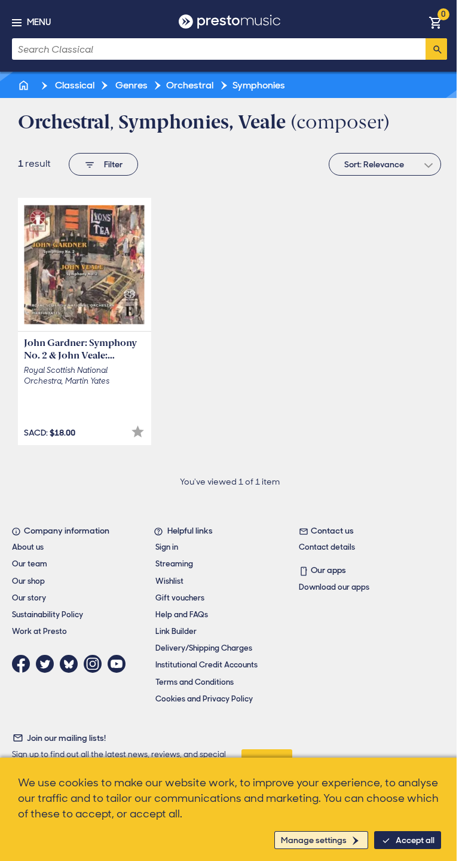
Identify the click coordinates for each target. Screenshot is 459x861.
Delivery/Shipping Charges (203, 648)
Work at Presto (39, 631)
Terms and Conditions (194, 682)
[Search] (436, 49)
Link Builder (176, 631)
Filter (113, 164)
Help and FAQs (181, 614)
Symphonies (258, 85)
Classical (73, 85)
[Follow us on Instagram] (96, 664)
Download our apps (334, 587)
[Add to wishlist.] (137, 431)
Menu (39, 22)
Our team (29, 564)
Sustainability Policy (47, 614)
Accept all (415, 840)
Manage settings (314, 840)
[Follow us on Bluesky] (72, 664)
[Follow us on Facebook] (24, 664)
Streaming (174, 564)
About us (28, 547)
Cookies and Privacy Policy (204, 699)
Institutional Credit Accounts (206, 665)
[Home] (24, 85)
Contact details (327, 547)
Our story (29, 598)
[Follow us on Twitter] (48, 664)
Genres (131, 85)
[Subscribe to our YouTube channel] (119, 664)
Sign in (166, 547)
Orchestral (189, 85)
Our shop (28, 581)
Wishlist (169, 581)
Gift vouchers (179, 598)
